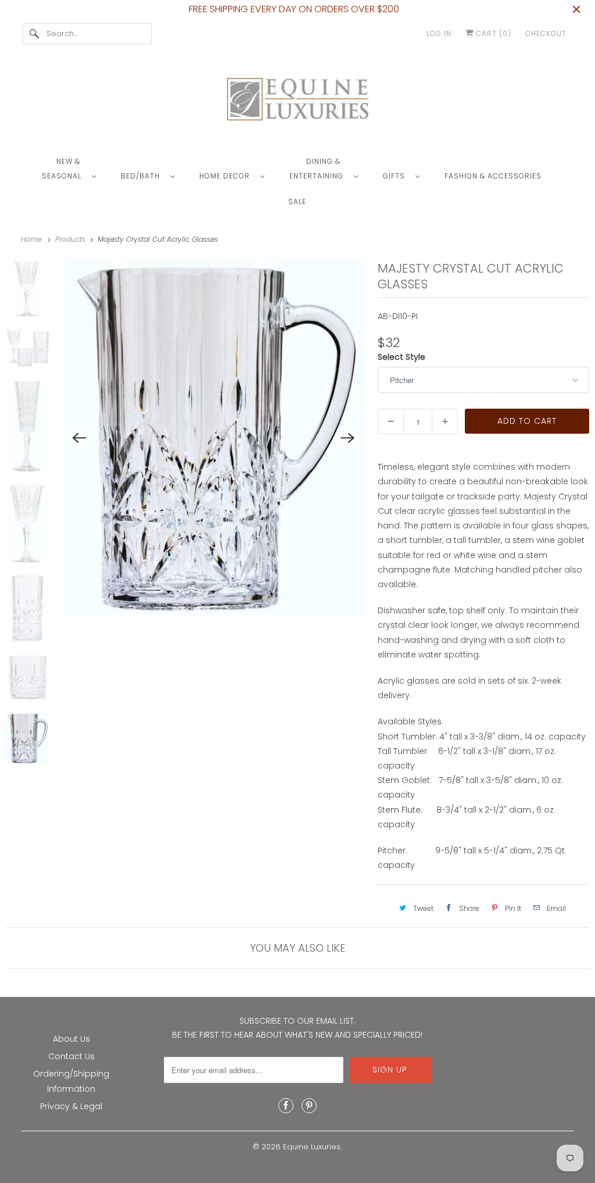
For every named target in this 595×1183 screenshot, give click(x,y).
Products (71, 239)
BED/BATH (142, 176)
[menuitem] (74, 168)
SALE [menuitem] (297, 201)
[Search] (34, 33)
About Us (71, 1039)
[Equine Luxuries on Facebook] (285, 1105)
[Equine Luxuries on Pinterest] (309, 1105)
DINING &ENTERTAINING (318, 168)
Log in (438, 33)
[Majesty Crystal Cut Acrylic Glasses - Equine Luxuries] (213, 437)
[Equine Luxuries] (298, 102)
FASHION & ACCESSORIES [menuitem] (493, 176)
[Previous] (79, 438)
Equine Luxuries (311, 1146)
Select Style (401, 357)
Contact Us (71, 1056)
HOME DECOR (227, 176)
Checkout (546, 33)
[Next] (347, 438)
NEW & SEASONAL (64, 168)
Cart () (492, 33)
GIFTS (396, 176)
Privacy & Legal (71, 1106)
